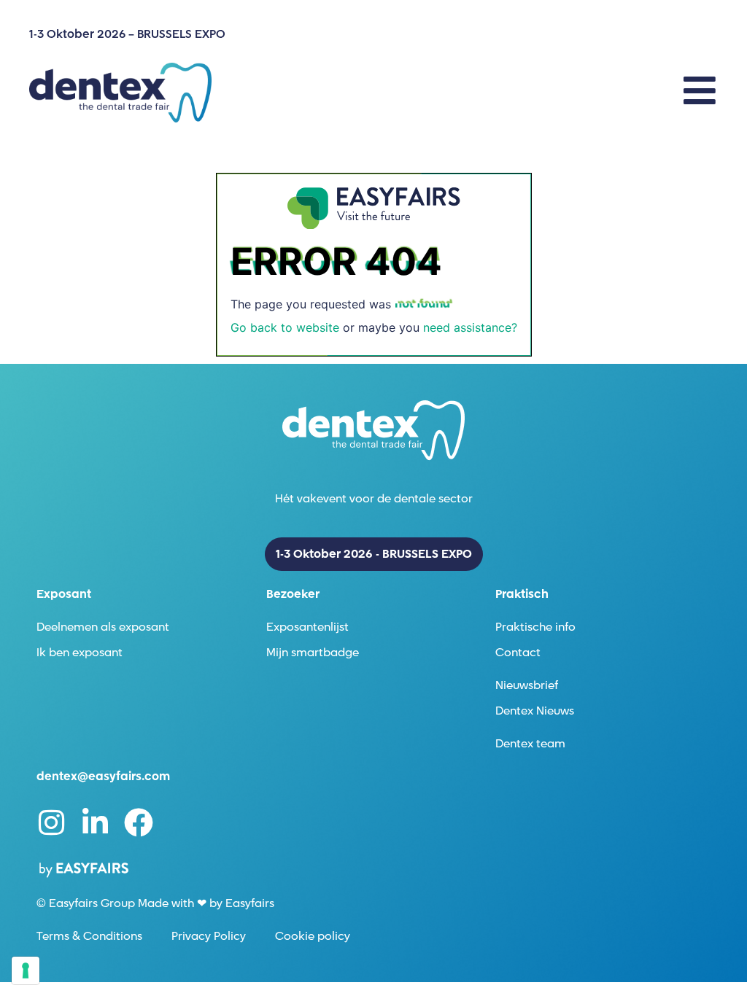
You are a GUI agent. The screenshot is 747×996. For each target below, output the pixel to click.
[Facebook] (138, 822)
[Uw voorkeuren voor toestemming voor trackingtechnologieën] (25, 970)
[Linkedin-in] (94, 822)
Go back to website (285, 327)
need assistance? (470, 327)
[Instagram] (51, 822)
